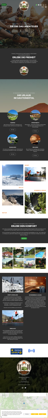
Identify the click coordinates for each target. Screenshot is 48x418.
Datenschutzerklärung (24, 384)
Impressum (19, 384)
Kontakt (29, 384)
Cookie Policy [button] (5, 414)
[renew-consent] (1, 417)
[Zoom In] (1, 394)
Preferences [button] (5, 415)
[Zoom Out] (1, 395)
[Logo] (24, 6)
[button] (4, 5)
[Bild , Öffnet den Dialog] (12, 175)
